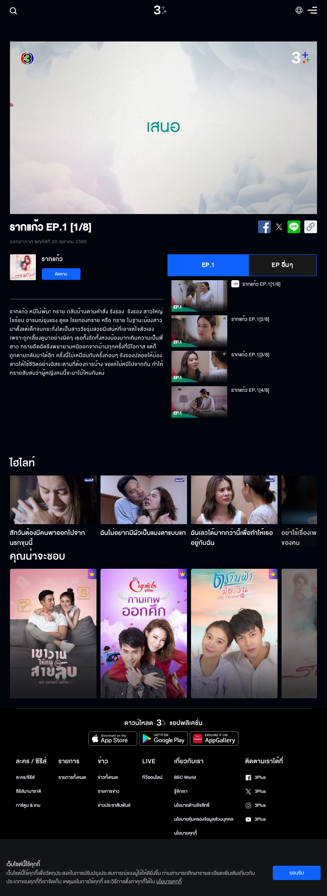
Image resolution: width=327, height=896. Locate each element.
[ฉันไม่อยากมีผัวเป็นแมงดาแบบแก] (143, 500)
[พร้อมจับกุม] (53, 634)
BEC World (185, 777)
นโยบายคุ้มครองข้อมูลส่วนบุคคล (204, 819)
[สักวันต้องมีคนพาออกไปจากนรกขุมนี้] (53, 500)
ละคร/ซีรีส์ (25, 777)
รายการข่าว (108, 791)
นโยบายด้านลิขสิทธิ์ (192, 805)
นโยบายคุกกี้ (185, 833)
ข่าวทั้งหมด (108, 777)
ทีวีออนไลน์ (152, 777)
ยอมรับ (297, 873)
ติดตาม (61, 274)
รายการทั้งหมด (72, 777)
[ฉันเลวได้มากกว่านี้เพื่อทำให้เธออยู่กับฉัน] (234, 500)
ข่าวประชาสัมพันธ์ (114, 805)
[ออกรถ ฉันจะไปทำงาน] (143, 634)
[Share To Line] (294, 226)
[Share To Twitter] (279, 226)
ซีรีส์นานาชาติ (28, 791)
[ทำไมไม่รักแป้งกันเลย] (234, 634)
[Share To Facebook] (264, 226)
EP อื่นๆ (282, 265)
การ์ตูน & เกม (28, 805)
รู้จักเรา (180, 791)
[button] (71, 127)
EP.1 (208, 265)
